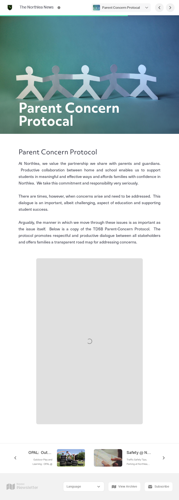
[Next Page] (170, 7)
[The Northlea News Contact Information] (59, 7)
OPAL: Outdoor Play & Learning (40, 453)
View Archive (127, 486)
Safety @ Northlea (139, 453)
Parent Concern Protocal (121, 7)
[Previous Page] (159, 7)
